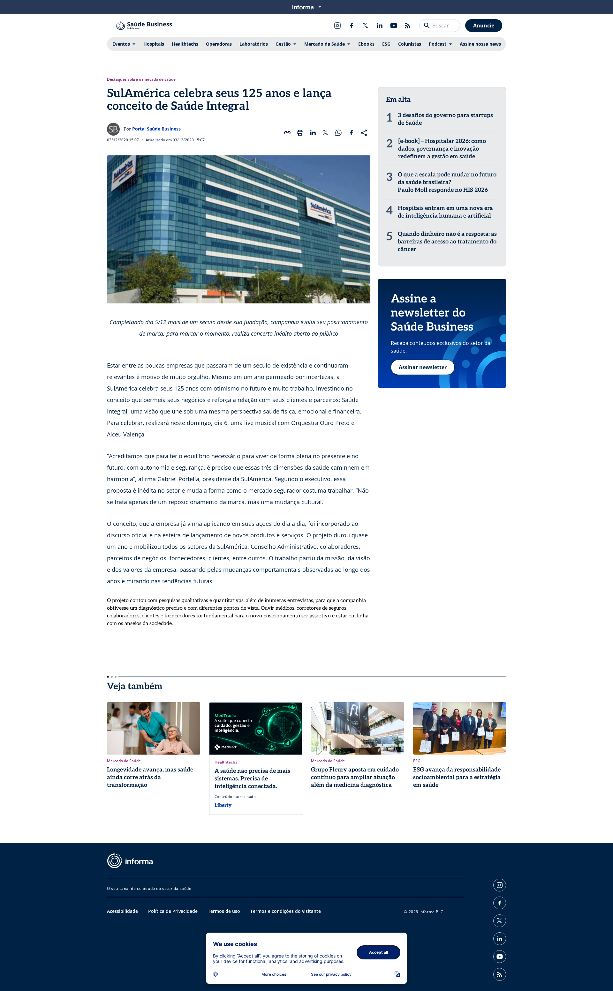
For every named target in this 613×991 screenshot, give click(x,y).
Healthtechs (185, 44)
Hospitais (153, 44)
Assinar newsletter (423, 367)
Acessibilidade (122, 911)
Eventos (121, 44)
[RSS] (407, 25)
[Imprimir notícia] (300, 132)
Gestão (283, 44)
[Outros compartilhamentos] (364, 132)
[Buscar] (427, 25)
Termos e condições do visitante (285, 911)
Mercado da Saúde (324, 44)
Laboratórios (253, 44)
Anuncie (483, 25)
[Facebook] (351, 25)
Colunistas (409, 44)
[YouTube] (393, 25)
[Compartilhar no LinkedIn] (312, 132)
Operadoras (219, 44)
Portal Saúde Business (156, 129)
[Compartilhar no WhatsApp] (338, 132)
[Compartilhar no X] (325, 132)
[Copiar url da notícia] (287, 132)
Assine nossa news (480, 44)
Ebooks (366, 44)
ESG (386, 44)
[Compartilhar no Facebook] (351, 132)
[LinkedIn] (379, 25)
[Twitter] (365, 25)
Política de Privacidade (173, 911)
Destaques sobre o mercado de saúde (141, 79)
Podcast (437, 44)
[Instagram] (337, 25)
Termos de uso (224, 911)
